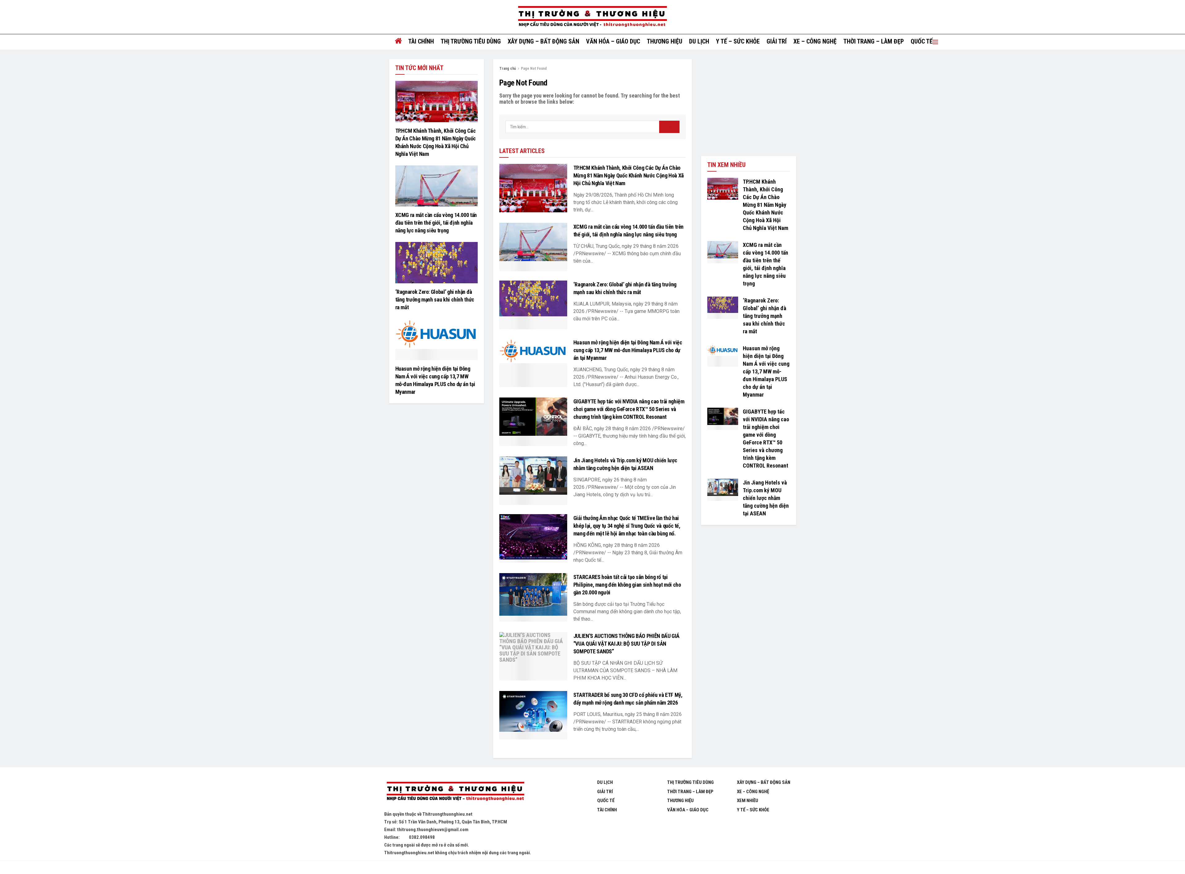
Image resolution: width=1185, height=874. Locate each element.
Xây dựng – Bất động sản (543, 41)
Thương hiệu (664, 41)
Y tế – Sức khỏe (738, 41)
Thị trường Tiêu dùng (471, 41)
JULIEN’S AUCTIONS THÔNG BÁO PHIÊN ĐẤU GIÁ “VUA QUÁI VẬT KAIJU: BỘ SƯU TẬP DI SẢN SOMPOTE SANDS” (626, 644)
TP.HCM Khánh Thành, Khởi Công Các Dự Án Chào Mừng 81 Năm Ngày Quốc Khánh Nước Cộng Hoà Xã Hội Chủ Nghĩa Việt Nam (628, 175)
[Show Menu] (935, 42)
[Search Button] (669, 127)
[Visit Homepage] (592, 17)
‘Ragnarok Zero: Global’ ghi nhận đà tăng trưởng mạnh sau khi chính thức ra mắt (434, 299)
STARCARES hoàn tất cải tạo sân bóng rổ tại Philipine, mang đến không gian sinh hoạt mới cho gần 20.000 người (627, 585)
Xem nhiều (747, 800)
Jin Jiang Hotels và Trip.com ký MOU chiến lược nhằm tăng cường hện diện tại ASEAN (766, 498)
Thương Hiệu (680, 800)
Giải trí (777, 41)
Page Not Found (534, 68)
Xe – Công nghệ (815, 41)
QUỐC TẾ (922, 41)
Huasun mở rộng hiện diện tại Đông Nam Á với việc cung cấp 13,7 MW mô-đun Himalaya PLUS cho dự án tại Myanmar (627, 350)
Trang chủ (507, 68)
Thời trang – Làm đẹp (873, 41)
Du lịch (699, 41)
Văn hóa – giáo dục (613, 41)
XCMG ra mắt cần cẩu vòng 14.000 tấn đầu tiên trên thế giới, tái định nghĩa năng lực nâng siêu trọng (436, 223)
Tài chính (421, 41)
